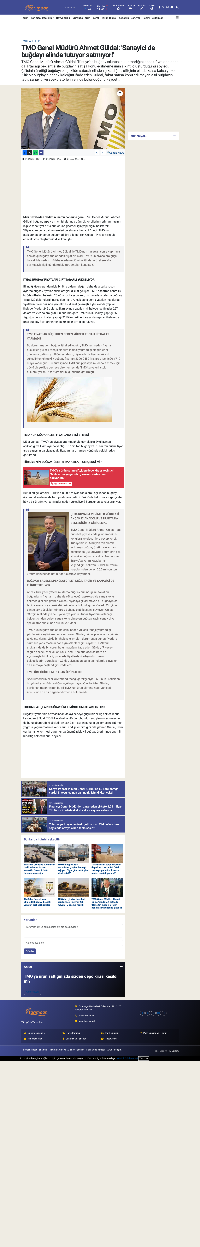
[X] (147, 1013)
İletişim (118, 1049)
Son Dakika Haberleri (76, 1038)
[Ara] (177, 7)
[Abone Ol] (115, 152)
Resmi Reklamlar (153, 17)
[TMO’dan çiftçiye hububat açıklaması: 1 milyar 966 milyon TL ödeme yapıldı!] (73, 887)
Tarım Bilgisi (108, 17)
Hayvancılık (63, 17)
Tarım (24, 17)
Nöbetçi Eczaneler (36, 1033)
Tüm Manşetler (34, 1038)
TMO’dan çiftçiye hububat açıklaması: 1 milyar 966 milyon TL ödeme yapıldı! (71, 902)
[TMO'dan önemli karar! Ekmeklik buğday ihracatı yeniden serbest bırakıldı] (39, 887)
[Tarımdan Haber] (36, 7)
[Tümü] (121, 966)
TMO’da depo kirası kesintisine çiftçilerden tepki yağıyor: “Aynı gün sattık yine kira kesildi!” (73, 869)
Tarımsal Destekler (42, 17)
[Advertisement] (153, 108)
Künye (109, 1049)
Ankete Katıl (32, 991)
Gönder (30, 951)
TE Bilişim (174, 1051)
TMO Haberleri (30, 41)
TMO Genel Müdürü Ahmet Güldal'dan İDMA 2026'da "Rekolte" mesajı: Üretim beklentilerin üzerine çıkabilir (107, 903)
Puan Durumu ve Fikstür (154, 1033)
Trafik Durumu (111, 1033)
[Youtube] (158, 1013)
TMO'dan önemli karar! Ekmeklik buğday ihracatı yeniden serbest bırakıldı (37, 902)
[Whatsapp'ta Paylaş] (35, 152)
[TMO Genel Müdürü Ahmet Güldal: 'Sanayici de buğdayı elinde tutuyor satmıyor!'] (73, 118)
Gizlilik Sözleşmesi (95, 1049)
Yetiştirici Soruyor (129, 17)
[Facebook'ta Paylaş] (25, 152)
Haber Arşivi (111, 1038)
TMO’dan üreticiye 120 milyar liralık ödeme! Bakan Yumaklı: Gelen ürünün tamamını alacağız (39, 869)
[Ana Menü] (177, 18)
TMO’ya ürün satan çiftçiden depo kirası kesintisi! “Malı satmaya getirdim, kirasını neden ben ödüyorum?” (106, 869)
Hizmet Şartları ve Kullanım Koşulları (66, 1049)
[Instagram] (153, 1013)
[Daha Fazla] (41, 152)
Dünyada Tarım (81, 17)
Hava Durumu (73, 1033)
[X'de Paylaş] (29, 152)
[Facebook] (142, 1013)
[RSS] (164, 1013)
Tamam (143, 1058)
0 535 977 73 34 (86, 1015)
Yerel (96, 17)
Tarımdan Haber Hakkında (34, 1049)
